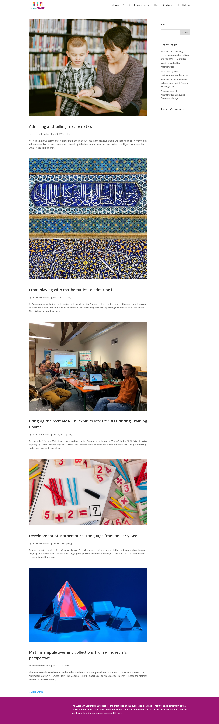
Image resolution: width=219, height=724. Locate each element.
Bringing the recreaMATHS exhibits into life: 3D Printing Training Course (174, 83)
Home (115, 5)
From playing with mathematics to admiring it (71, 289)
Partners (168, 5)
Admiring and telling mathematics (60, 126)
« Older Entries (36, 691)
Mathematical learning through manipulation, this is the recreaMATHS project (175, 55)
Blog (156, 5)
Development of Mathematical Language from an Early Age (83, 535)
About (126, 5)
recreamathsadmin (41, 134)
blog (68, 134)
